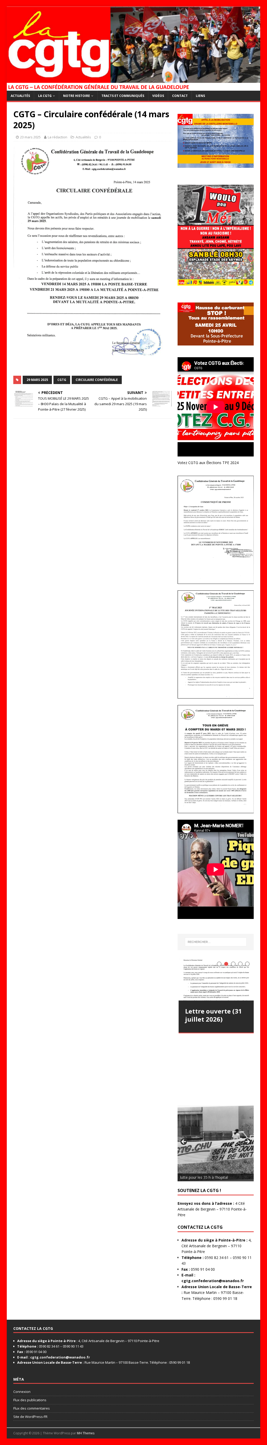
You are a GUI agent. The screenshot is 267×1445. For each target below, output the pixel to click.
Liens (200, 96)
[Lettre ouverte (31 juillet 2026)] (217, 979)
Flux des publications (29, 1400)
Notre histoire (76, 96)
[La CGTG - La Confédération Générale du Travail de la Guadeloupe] (133, 87)
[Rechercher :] (215, 941)
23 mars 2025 (30, 137)
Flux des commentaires (31, 1408)
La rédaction (57, 137)
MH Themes (85, 1433)
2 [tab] (226, 964)
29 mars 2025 (37, 380)
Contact (180, 96)
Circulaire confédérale (97, 380)
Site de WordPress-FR (30, 1416)
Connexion (22, 1391)
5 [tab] (247, 964)
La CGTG (45, 96)
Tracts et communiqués (122, 96)
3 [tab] (233, 964)
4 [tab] (240, 964)
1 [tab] (219, 964)
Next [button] (247, 1142)
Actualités (20, 96)
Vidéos (158, 96)
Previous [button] (184, 1142)
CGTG (61, 380)
